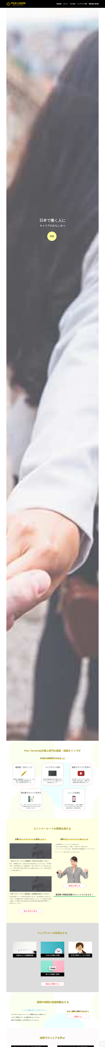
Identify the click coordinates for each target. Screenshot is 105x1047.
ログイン (65, 3)
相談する (78, 1017)
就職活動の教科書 (94, 3)
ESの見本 (72, 3)
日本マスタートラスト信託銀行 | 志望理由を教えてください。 (30, 894)
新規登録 (59, 3)
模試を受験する (52, 984)
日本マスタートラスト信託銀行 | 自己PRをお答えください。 (30, 861)
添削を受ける (74, 886)
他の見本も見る (30, 911)
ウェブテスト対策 (82, 3)
